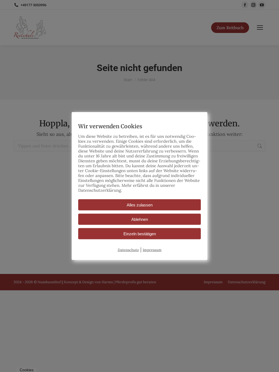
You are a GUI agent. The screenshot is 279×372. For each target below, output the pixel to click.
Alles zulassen (140, 205)
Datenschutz (128, 250)
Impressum (152, 250)
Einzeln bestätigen (139, 233)
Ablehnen (139, 219)
